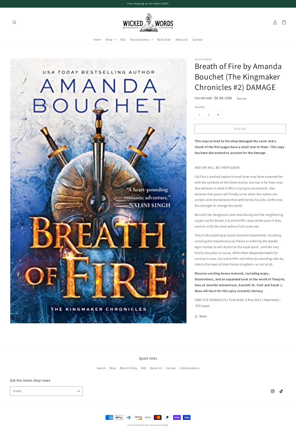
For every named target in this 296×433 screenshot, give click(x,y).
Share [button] (203, 316)
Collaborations (189, 368)
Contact (171, 368)
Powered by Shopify (159, 425)
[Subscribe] (78, 391)
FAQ (143, 368)
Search (101, 368)
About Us (156, 368)
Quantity (200, 107)
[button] (14, 22)
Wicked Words (142, 425)
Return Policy (128, 368)
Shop (112, 368)
